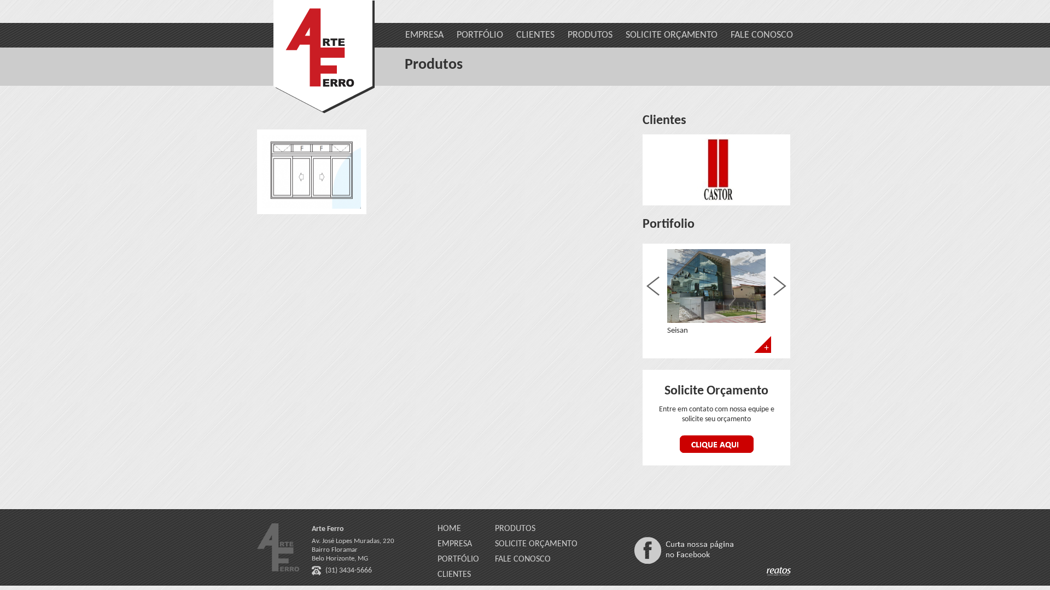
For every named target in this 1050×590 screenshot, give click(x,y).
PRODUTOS (590, 35)
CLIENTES (535, 35)
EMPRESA (424, 35)
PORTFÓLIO (480, 35)
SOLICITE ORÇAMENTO (672, 35)
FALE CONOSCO (762, 35)
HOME (449, 528)
